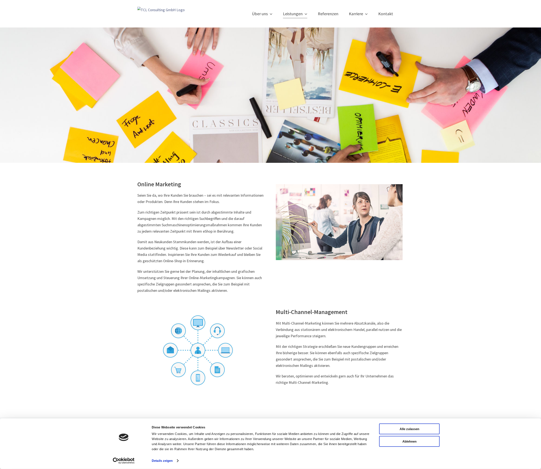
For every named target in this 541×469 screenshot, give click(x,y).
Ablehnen (409, 441)
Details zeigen (162, 460)
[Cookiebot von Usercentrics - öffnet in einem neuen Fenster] (123, 461)
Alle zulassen (409, 429)
